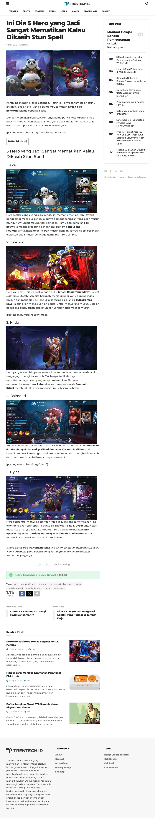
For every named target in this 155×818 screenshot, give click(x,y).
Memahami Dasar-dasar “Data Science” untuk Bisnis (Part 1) (128, 93)
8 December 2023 (17, 649)
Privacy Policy (63, 767)
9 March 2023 (15, 711)
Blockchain (90, 11)
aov (16, 584)
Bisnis (52, 11)
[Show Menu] (7, 3)
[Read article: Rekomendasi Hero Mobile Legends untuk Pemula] (84, 651)
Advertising (61, 763)
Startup (39, 11)
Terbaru (13, 11)
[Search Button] (147, 3)
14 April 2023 (15, 680)
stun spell (59, 588)
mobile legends (34, 588)
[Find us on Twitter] (115, 171)
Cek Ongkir (110, 759)
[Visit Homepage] (77, 4)
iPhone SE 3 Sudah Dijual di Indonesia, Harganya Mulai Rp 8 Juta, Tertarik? (130, 152)
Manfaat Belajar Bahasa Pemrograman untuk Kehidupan (119, 39)
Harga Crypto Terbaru (116, 754)
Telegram (142, 177)
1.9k (33, 649)
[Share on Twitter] (29, 593)
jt (26, 555)
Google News (133, 177)
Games (75, 11)
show (23, 141)
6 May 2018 (11, 45)
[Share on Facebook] (22, 593)
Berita (26, 11)
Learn (64, 11)
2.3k (28, 680)
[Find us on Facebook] (110, 171)
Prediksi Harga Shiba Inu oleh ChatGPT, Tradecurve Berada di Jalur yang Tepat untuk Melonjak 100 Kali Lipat (130, 137)
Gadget (106, 11)
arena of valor (28, 584)
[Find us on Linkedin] (121, 171)
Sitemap (60, 771)
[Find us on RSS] (127, 171)
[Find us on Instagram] (105, 171)
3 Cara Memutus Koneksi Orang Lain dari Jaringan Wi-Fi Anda (129, 60)
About (106, 177)
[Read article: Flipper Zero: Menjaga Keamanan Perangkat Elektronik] (84, 682)
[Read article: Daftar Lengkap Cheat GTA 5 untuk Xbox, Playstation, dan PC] (84, 713)
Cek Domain (111, 767)
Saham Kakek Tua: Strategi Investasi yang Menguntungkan (130, 123)
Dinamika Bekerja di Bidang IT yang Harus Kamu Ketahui (131, 81)
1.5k (28, 711)
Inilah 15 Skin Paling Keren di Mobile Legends (130, 70)
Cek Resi (109, 763)
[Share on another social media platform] (37, 593)
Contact (113, 177)
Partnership (122, 177)
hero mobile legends (60, 584)
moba (78, 584)
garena (42, 584)
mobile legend (15, 588)
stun (48, 588)
